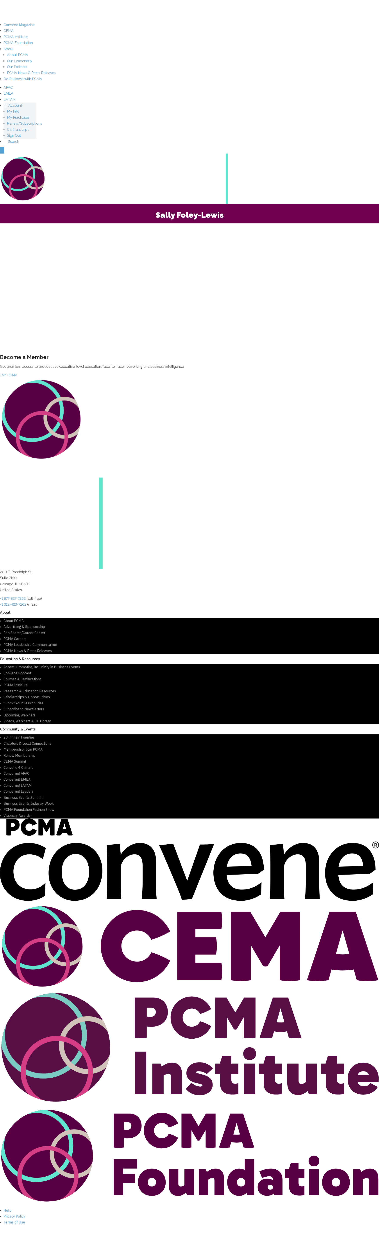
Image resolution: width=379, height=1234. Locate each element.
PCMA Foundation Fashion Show (29, 809)
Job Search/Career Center (24, 633)
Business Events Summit (23, 797)
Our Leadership (19, 61)
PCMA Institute (16, 37)
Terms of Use (14, 1222)
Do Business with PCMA (23, 79)
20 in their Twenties (19, 737)
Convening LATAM (18, 785)
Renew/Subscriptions (24, 123)
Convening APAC (16, 773)
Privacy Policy (14, 1216)
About (9, 49)
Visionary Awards (17, 815)
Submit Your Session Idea (24, 703)
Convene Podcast (17, 673)
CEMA (9, 31)
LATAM (10, 99)
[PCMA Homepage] (189, 178)
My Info (13, 111)
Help (7, 1210)
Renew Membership (19, 755)
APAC (8, 87)
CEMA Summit (15, 761)
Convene (19, 25)
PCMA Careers (15, 638)
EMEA (8, 93)
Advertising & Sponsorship (24, 626)
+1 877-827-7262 (13, 598)
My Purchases (18, 117)
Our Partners (17, 67)
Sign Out (14, 135)
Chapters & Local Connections (27, 743)
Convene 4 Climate (19, 767)
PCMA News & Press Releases (31, 73)
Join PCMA (8, 375)
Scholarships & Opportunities (27, 697)
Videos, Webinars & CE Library (27, 721)
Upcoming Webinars (20, 715)
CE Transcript (18, 129)
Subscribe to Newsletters (24, 709)
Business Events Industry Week (29, 803)
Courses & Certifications (22, 679)
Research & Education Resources (30, 691)
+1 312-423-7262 (13, 604)
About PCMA (17, 55)
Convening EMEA (17, 779)
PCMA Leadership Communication (30, 644)
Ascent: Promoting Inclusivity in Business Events (42, 667)
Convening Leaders (19, 791)
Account (14, 105)
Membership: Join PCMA (23, 749)
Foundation (18, 43)
